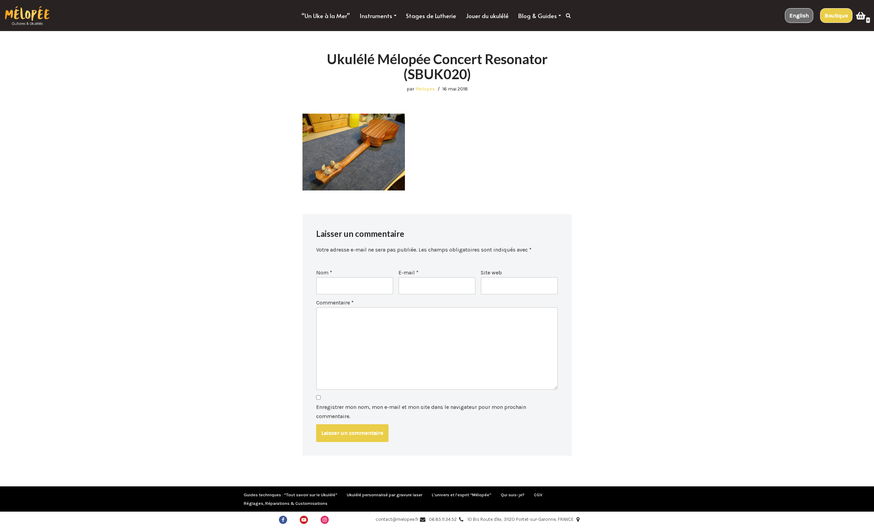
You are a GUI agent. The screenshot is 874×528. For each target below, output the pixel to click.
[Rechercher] (568, 15)
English (799, 15)
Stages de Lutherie (431, 16)
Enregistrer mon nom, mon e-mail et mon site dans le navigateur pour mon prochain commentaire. (421, 411)
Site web (491, 272)
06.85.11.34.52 (443, 519)
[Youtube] (304, 520)
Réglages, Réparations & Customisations (285, 503)
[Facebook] (283, 520)
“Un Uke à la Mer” (325, 16)
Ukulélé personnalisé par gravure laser (384, 494)
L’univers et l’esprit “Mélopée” (461, 494)
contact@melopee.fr (397, 519)
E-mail (408, 272)
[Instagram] (325, 520)
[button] (395, 15)
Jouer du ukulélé (487, 16)
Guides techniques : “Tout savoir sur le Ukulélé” (290, 494)
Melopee (425, 89)
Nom (324, 272)
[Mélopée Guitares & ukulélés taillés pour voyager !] (27, 15)
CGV (538, 494)
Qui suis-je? (512, 494)
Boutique (836, 15)
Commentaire (335, 302)
